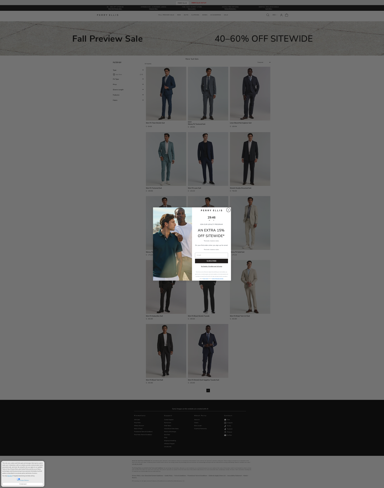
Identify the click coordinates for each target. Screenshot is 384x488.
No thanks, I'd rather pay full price (211, 266)
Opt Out (9, 476)
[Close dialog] (228, 210)
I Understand (22, 484)
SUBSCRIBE (211, 261)
